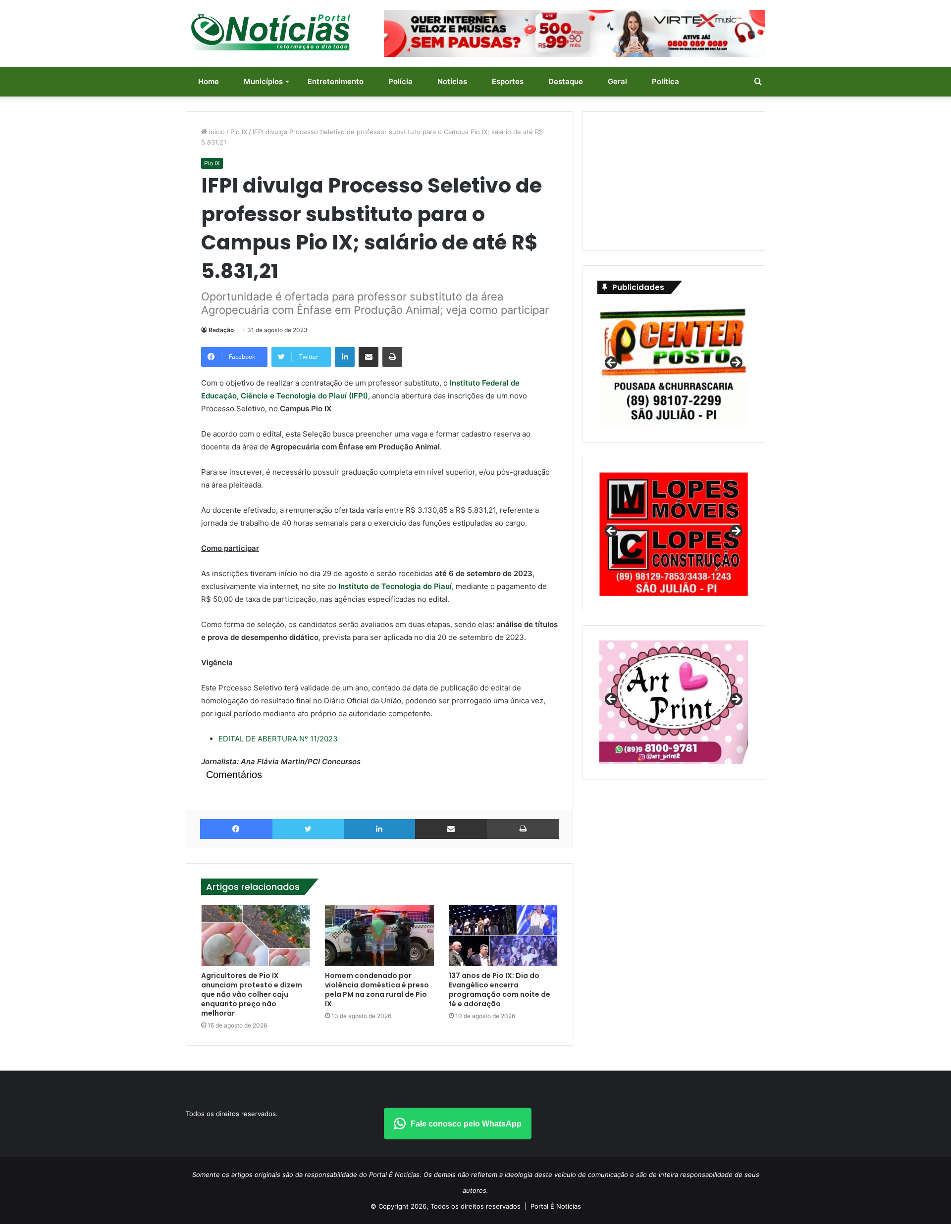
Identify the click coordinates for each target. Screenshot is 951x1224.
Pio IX (238, 132)
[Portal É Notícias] (270, 32)
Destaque (565, 81)
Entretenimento (336, 81)
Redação (221, 330)
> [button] (735, 363)
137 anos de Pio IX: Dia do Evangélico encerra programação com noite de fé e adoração (499, 990)
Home (208, 81)
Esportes (508, 81)
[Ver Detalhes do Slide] (673, 702)
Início (216, 132)
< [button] (611, 363)
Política (665, 81)
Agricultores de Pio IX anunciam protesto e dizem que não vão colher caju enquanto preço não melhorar (251, 994)
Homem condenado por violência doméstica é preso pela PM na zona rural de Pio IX (377, 990)
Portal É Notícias (555, 1206)
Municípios (263, 81)
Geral (617, 81)
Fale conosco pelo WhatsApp (466, 1124)
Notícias (452, 81)
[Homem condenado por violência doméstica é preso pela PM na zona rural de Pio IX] (379, 935)
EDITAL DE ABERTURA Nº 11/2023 (278, 738)
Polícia (400, 81)
